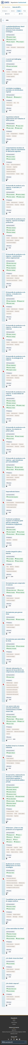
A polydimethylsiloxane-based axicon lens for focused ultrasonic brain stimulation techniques (15, 29)
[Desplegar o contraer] (3, 20)
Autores (13, 10)
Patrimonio (16, 74)
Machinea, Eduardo (12, 803)
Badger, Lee (21, 721)
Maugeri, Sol (21, 301)
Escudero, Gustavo (12, 721)
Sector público (21, 813)
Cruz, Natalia (10, 558)
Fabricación (9, 166)
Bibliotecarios (21, 882)
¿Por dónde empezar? (12, 983)
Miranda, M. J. (18, 97)
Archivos (8, 71)
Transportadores (14, 133)
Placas (8, 164)
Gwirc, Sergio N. (11, 41)
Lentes (8, 47)
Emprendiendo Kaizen (12, 491)
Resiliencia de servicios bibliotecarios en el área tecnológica (13, 865)
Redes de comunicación (19, 731)
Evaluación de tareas (20, 502)
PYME (15, 813)
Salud (22, 173)
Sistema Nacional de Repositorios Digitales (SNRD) (14, 1031)
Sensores (8, 729)
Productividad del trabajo (12, 504)
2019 (7, 20)
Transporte (21, 133)
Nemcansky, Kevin (12, 936)
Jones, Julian (10, 128)
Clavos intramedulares (15, 164)
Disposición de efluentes (11, 571)
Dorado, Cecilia (11, 303)
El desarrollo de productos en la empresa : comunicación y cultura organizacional (15, 256)
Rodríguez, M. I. (11, 834)
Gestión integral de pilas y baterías (14, 552)
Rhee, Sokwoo (20, 719)
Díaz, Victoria (11, 436)
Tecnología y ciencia (18, 885)
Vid (18, 102)
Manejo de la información (12, 685)
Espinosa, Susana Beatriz (13, 787)
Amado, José (19, 128)
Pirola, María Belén (12, 798)
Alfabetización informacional (12, 694)
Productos (21, 202)
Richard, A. (10, 837)
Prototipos (18, 763)
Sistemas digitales (10, 763)
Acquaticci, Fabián (12, 37)
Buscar (5, 10)
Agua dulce (9, 539)
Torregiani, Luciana (12, 369)
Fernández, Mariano (12, 789)
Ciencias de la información (12, 689)
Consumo (8, 207)
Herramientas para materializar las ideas (15, 640)
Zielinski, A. (17, 841)
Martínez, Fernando (12, 648)
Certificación (19, 849)
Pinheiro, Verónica (12, 227)
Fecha (19, 10)
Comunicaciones (15, 729)
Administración (14, 202)
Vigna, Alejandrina (12, 267)
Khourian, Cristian (11, 906)
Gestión (8, 202)
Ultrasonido (13, 47)
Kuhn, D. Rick (10, 723)
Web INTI (14, 1030)
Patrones (21, 916)
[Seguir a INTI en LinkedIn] (19, 1039)
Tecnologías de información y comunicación (15, 760)
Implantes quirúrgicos (11, 171)
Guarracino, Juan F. (12, 39)
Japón (20, 847)
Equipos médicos (16, 914)
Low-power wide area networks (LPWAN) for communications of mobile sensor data (14, 708)
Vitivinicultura (9, 102)
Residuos (17, 566)
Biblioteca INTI (14, 1033)
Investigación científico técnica (13, 887)
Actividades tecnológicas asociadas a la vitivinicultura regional (14, 90)
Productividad (9, 847)
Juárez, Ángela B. (11, 532)
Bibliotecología (9, 682)
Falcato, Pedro (11, 677)
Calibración (9, 916)
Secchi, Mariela (11, 194)
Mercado (22, 204)
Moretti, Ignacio (11, 125)
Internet (8, 733)
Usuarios (22, 446)
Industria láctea (10, 813)
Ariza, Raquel (10, 469)
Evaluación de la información (12, 687)
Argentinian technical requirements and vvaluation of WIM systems (15, 118)
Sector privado (10, 815)
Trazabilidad (9, 914)
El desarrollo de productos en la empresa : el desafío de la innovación (15, 294)
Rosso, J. (19, 834)
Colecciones (14, 1022)
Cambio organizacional (11, 507)
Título (24, 10)
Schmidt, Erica (11, 796)
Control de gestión (10, 502)
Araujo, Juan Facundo (12, 66)
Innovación (9, 313)
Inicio (21, 13)
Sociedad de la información (12, 692)
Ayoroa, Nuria (11, 438)
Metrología (15, 916)
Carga (8, 133)
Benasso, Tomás (11, 407)
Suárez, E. (18, 837)
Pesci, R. (10, 839)
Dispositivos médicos (11, 169)
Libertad (16, 682)
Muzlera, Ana (10, 561)
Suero (17, 811)
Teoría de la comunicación (12, 280)
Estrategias (9, 380)
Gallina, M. (10, 97)
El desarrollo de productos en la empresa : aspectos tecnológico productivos (15, 220)
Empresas (17, 204)
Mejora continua (14, 852)
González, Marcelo (12, 791)
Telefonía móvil (10, 731)
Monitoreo (13, 849)
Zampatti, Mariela (20, 796)
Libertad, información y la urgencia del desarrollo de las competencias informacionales (15, 670)
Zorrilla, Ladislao (11, 196)
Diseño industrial (10, 204)
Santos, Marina (11, 534)
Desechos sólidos (10, 569)
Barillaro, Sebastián (12, 716)
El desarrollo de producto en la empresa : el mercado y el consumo (15, 187)
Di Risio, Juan (20, 801)
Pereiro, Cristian (11, 156)
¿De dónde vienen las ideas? (14, 958)
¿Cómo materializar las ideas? (15, 928)
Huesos (17, 173)
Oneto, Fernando (20, 436)
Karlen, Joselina (11, 801)
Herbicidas (15, 539)
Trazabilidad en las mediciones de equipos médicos (15, 900)
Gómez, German (11, 908)
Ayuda (8, 13)
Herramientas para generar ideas (14, 613)
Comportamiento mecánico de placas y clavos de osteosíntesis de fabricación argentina (15, 149)
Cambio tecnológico (11, 600)
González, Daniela (11, 529)
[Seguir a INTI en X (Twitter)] (8, 1039)
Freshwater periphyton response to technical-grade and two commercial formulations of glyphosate (14, 521)
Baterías (11, 566)
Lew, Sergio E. (21, 41)
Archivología (14, 71)
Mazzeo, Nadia (19, 558)
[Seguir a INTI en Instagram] (14, 1039)
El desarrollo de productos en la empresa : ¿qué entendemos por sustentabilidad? (15, 460)
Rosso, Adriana (20, 561)
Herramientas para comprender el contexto (15, 584)
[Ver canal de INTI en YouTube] (17, 1039)
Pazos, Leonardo (11, 159)
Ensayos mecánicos (11, 173)
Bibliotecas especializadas (12, 882)
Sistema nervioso (20, 47)
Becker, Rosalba (11, 592)
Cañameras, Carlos (12, 794)
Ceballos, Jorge (21, 196)
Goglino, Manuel (11, 752)
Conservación (9, 74)
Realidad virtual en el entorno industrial (15, 746)
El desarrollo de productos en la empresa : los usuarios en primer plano (15, 429)
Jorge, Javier (20, 125)
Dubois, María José (12, 263)
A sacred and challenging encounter (13, 60)
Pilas (7, 566)
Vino (15, 102)
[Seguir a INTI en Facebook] (11, 1039)
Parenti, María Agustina (13, 497)
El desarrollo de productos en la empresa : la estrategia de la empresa (15, 358)
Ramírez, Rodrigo (21, 194)
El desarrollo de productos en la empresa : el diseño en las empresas (15, 327)
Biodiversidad (9, 105)
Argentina (8, 136)
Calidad (21, 852)
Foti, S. (16, 839)
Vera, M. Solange (20, 534)
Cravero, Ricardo (11, 805)
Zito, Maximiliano (20, 469)
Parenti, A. (10, 841)
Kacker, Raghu (11, 719)
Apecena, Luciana (11, 265)
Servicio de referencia (11, 878)
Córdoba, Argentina (10, 76)
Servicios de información (12, 880)
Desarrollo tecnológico (11, 242)
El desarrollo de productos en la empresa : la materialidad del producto (15, 393)
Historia (20, 71)
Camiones (14, 136)
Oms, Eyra (21, 590)
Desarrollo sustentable (11, 479)
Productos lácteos (10, 811)
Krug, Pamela (21, 532)
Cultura (20, 280)
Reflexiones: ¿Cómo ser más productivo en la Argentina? (14, 828)
